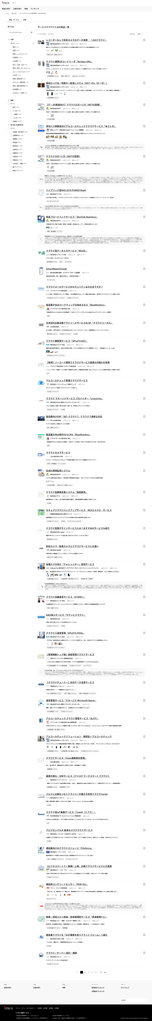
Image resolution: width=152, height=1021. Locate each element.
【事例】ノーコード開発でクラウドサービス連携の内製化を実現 (78, 362)
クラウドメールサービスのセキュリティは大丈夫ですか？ (74, 286)
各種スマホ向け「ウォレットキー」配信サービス (70, 564)
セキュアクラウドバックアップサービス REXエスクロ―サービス (79, 510)
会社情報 (45, 1008)
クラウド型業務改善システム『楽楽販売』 (67, 492)
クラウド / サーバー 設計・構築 (61, 952)
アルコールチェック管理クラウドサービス (67, 380)
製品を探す (6, 8)
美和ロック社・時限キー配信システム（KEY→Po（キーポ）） (77, 83)
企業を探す (17, 8)
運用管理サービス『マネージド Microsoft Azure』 (71, 700)
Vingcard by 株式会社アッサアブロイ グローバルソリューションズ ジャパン (74, 568)
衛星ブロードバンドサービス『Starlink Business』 (72, 216)
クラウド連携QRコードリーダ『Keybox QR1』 (69, 61)
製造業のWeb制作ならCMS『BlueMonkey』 (68, 434)
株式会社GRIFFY (55, 108)
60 (101, 972)
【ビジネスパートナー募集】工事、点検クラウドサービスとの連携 (79, 866)
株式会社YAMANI (55, 550)
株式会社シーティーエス (58, 852)
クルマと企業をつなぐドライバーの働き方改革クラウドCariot (77, 794)
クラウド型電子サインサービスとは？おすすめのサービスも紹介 (78, 528)
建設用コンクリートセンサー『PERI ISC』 (67, 884)
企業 (24, 20)
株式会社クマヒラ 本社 (57, 345)
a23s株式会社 (54, 327)
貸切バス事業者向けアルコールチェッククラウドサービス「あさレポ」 (81, 126)
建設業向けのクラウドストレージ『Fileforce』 (69, 848)
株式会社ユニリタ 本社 (57, 601)
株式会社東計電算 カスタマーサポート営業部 (65, 272)
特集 (26, 8)
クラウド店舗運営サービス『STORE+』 (65, 596)
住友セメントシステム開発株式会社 (61, 658)
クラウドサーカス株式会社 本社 (60, 308)
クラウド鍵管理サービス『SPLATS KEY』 (67, 340)
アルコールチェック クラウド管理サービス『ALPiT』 (72, 718)
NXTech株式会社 (55, 420)
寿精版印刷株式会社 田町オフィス (61, 514)
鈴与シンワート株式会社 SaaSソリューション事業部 (67, 130)
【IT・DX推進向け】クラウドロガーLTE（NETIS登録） (73, 104)
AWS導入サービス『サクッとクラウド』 (66, 614)
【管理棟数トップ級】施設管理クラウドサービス (70, 654)
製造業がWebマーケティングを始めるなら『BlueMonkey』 (76, 304)
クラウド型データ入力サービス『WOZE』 (67, 250)
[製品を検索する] (31, 32)
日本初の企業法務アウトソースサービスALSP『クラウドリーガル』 (79, 322)
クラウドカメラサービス (58, 452)
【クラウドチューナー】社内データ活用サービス (70, 682)
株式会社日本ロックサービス (59, 44)
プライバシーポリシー (21, 1008)
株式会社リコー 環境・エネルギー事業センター (65, 921)
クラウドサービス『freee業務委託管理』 (66, 758)
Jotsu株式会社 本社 (56, 456)
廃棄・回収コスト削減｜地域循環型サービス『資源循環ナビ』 (76, 916)
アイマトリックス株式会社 (58, 290)
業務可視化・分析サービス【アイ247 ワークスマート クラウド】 (78, 776)
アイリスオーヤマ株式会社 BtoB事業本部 (63, 722)
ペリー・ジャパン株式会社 (58, 888)
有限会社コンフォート (57, 686)
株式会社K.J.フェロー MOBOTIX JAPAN (63, 834)
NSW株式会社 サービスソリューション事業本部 (65, 816)
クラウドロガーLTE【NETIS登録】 (63, 156)
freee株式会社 (54, 762)
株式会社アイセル (56, 194)
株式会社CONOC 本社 (57, 939)
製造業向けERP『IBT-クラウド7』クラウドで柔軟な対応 (74, 416)
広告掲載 (56, 1008)
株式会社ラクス (55, 496)
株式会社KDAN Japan (57, 532)
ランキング (35, 8)
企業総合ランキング (98, 991)
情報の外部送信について (31, 1008)
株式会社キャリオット (57, 798)
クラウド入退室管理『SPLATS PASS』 (65, 632)
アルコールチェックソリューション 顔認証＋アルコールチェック (79, 736)
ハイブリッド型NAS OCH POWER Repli (66, 190)
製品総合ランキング (98, 987)
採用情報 (51, 1008)
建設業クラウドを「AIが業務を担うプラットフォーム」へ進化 (76, 934)
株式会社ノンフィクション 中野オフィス (63, 384)
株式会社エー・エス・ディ (58, 870)
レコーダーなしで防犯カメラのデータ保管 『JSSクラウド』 (76, 40)
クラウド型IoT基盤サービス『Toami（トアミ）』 (71, 812)
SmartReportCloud (56, 268)
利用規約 (40, 1008)
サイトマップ (125, 987)
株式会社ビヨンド (56, 957)
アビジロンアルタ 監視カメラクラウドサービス (69, 830)
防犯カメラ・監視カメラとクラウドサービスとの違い (72, 546)
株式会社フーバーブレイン (58, 780)
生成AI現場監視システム (58, 470)
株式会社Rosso (55, 619)
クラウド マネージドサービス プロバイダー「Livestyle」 (74, 398)
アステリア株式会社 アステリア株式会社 (63, 366)
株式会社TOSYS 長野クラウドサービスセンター (65, 402)
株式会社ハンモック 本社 (58, 254)
